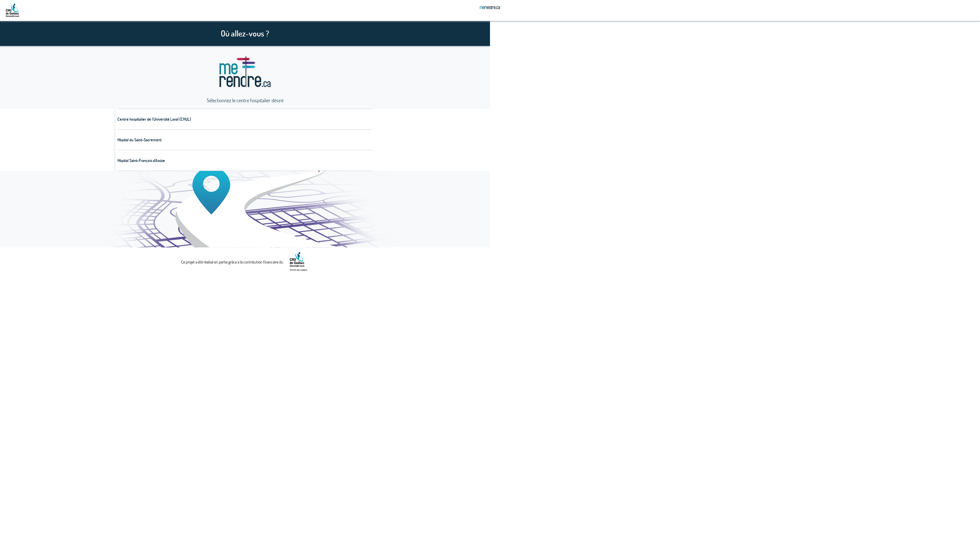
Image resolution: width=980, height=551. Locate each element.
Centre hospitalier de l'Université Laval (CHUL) (154, 119)
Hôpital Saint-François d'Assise (141, 160)
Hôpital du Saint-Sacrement (139, 139)
